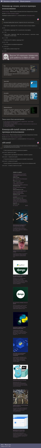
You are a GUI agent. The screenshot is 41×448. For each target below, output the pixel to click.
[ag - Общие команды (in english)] (38, 19)
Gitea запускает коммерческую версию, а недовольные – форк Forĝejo (18, 121)
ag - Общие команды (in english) (12, 13)
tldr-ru (16, 15)
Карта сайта (8, 444)
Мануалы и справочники (11, 1)
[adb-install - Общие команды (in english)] (38, 143)
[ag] (40, 86)
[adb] (1, 86)
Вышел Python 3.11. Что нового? (11, 122)
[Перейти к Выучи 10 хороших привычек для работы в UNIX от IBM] (20, 56)
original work (31, 15)
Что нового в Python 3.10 (9, 126)
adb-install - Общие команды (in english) (14, 136)
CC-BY (27, 15)
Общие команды (25, 1)
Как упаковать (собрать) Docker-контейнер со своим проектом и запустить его (20, 124)
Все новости (15, 205)
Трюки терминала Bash (9, 125)
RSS (27, 205)
